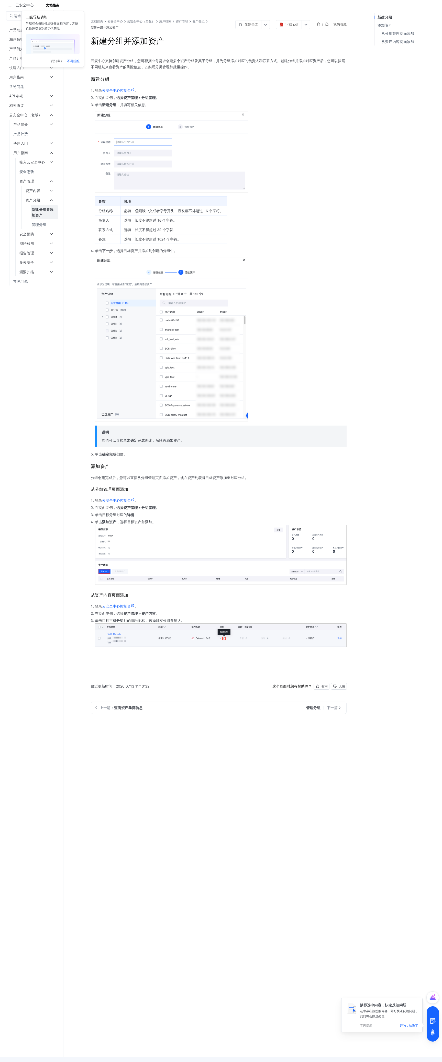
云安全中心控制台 (116, 90)
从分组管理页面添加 (397, 33)
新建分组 (385, 17)
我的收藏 (340, 24)
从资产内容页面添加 (397, 41)
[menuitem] (32, 86)
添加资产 (385, 25)
